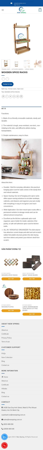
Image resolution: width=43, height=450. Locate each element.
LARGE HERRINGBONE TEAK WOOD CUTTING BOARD (30, 308)
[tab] (22, 109)
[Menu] (3, 9)
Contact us (5, 365)
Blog (3, 361)
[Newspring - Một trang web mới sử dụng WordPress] (22, 10)
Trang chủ (6, 69)
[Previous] (5, 38)
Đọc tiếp (11, 278)
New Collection (7, 357)
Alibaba (4, 388)
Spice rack (29, 69)
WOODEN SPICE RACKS (12, 92)
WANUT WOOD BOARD (30, 275)
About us (5, 330)
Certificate (5, 334)
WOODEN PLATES (8, 307)
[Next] (38, 38)
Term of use (6, 342)
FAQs (4, 353)
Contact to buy (7, 84)
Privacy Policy (7, 338)
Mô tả (4, 108)
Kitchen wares (17, 69)
